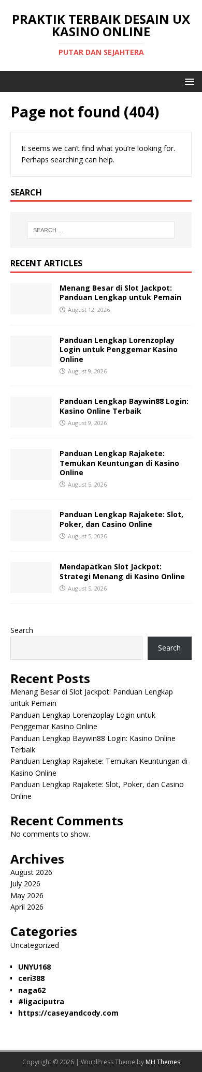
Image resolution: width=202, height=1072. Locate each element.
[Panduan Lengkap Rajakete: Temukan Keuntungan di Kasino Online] (31, 474)
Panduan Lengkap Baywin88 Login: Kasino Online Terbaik (124, 405)
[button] (187, 80)
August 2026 (31, 872)
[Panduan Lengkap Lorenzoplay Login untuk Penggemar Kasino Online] (31, 361)
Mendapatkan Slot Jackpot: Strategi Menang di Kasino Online (122, 571)
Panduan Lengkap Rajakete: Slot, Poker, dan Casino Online (121, 519)
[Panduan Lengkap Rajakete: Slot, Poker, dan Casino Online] (31, 535)
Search (21, 630)
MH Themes (163, 1062)
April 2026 (27, 907)
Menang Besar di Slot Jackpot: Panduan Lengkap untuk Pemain (120, 292)
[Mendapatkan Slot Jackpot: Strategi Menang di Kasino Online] (31, 587)
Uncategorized (34, 945)
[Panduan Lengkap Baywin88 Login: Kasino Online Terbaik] (31, 422)
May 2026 (27, 895)
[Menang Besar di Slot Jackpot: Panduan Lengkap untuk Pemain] (31, 308)
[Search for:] (101, 230)
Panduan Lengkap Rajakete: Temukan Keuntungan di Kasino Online (119, 462)
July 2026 (25, 883)
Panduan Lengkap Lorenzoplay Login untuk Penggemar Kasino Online (119, 349)
